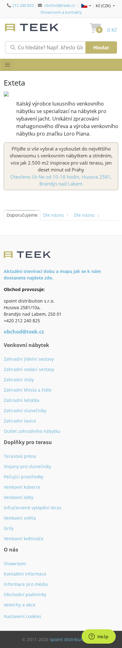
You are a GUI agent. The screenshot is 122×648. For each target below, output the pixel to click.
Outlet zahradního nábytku (32, 431)
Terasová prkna (20, 456)
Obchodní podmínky (25, 594)
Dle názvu (56, 215)
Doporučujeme (22, 215)
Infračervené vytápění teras (32, 508)
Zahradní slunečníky (25, 410)
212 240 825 (23, 5)
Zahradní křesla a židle (28, 390)
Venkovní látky (18, 497)
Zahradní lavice (20, 421)
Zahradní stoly (19, 380)
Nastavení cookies (22, 616)
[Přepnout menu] (7, 65)
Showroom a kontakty (61, 12)
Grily (8, 528)
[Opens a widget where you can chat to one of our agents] (98, 637)
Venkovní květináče (23, 539)
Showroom (15, 563)
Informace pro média (26, 584)
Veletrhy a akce (19, 605)
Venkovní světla (20, 518)
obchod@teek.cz (59, 5)
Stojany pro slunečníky (27, 466)
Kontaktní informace (25, 574)
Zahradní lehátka (21, 400)
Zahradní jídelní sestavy (29, 359)
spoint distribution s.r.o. (75, 639)
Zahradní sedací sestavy (29, 369)
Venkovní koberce (22, 487)
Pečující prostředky (23, 477)
